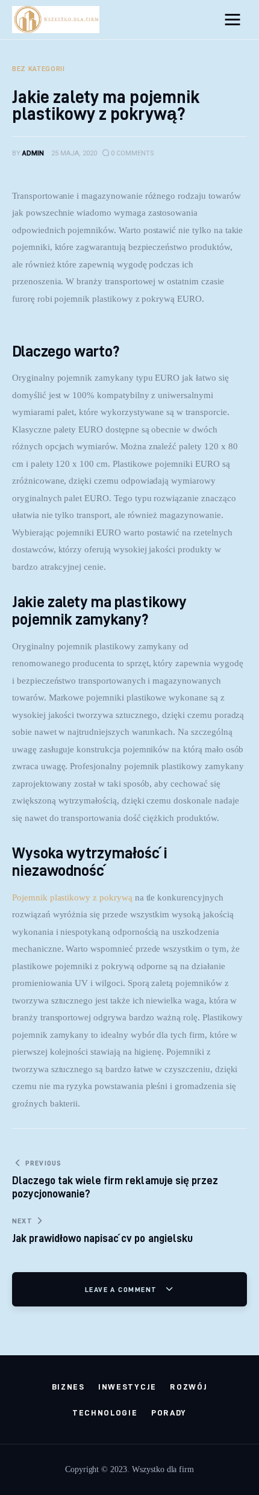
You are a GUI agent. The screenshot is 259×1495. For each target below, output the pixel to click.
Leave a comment (122, 1289)
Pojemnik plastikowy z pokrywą (72, 897)
